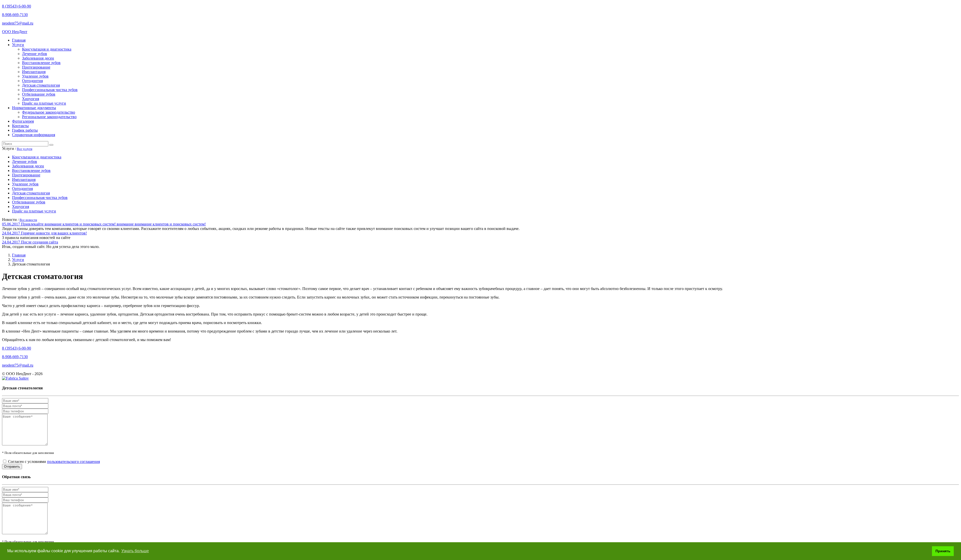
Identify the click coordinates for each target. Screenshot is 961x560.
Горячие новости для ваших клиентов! (54, 233)
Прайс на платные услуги (44, 103)
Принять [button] (942, 551)
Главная (19, 40)
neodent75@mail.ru (17, 23)
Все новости (28, 220)
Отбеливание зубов (38, 94)
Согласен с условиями (54, 461)
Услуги (18, 45)
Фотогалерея (23, 121)
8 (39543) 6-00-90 (16, 6)
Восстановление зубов (41, 63)
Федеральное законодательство (48, 112)
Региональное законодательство (49, 117)
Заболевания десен (38, 58)
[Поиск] (51, 145)
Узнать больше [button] (135, 551)
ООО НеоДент (14, 32)
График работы (25, 130)
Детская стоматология (41, 85)
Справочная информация (33, 135)
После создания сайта (39, 242)
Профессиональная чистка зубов (50, 90)
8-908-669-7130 (15, 15)
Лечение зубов (34, 54)
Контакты (20, 126)
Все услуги (24, 149)
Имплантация (34, 72)
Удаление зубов (35, 76)
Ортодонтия (32, 81)
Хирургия (30, 99)
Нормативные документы (34, 108)
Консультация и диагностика (46, 49)
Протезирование (36, 67)
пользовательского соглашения (73, 461)
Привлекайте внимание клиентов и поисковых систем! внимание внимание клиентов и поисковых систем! (113, 224)
